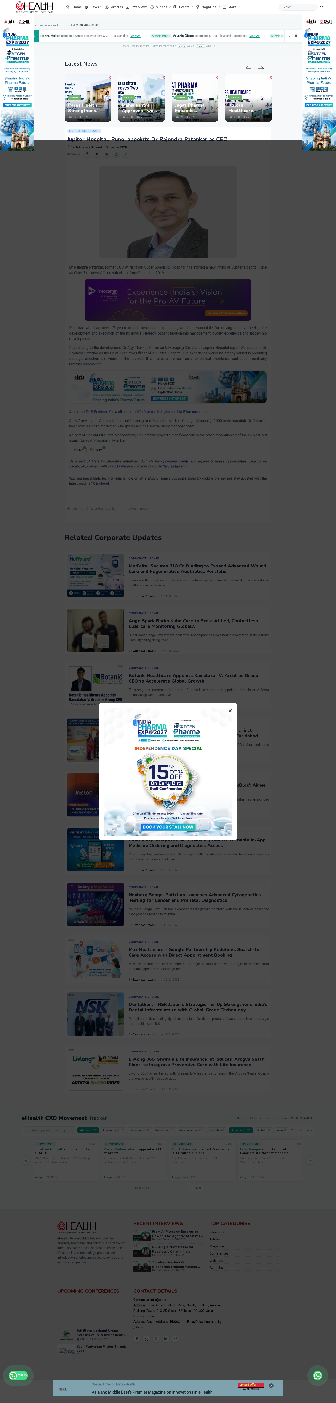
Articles (117, 7)
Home (77, 7)
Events (184, 7)
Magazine (208, 7)
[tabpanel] (102, 98)
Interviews (139, 7)
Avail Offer (251, 1389)
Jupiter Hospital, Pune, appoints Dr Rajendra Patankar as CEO (147, 139)
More (232, 7)
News (94, 7)
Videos (161, 7)
